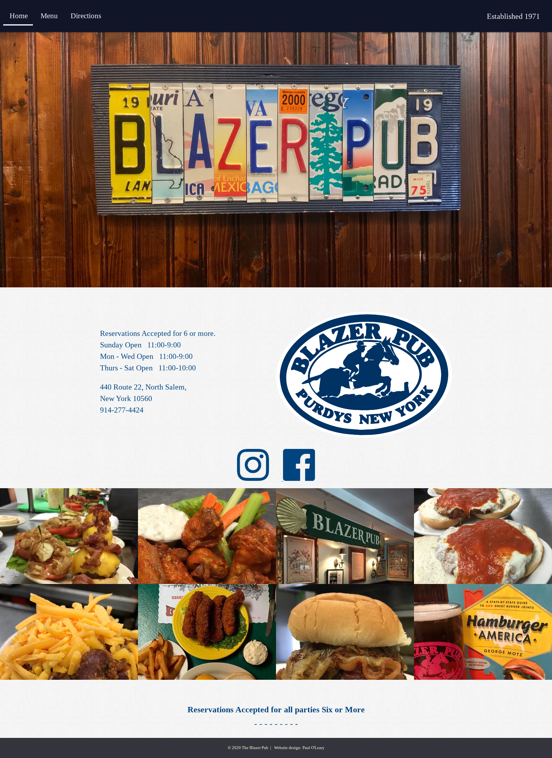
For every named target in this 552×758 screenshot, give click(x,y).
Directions (86, 16)
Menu (49, 16)
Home (19, 16)
